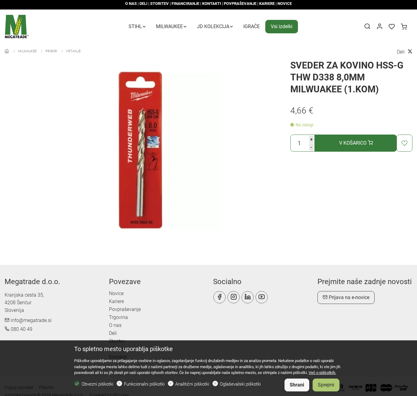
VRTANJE (73, 51)
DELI (143, 3)
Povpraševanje (125, 309)
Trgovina (118, 317)
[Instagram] (233, 297)
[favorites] (392, 27)
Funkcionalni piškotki (144, 384)
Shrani (297, 385)
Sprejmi (326, 385)
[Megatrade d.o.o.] (30, 26)
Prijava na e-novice (348, 297)
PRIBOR (51, 51)
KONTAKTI (211, 3)
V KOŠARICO (353, 143)
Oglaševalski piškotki (240, 384)
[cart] (404, 27)
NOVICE (284, 3)
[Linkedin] (247, 297)
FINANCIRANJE (185, 3)
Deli (113, 333)
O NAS (131, 3)
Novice (116, 293)
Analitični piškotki (192, 384)
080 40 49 (20, 329)
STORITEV (159, 3)
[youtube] (262, 297)
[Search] (367, 27)
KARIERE (267, 3)
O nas (115, 325)
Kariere (116, 301)
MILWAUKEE (27, 51)
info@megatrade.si (30, 320)
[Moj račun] (379, 27)
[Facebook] (219, 297)
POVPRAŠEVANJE (240, 3)
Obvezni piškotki (97, 384)
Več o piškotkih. (322, 372)
